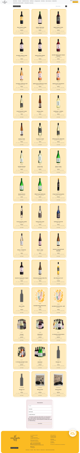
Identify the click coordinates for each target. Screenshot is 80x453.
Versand (31, 449)
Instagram (33, 447)
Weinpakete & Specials (28, 3)
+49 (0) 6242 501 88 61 (37, 442)
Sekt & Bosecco (48, 1)
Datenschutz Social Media (50, 449)
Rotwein (19, 1)
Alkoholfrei (54, 1)
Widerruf (38, 449)
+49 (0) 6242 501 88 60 (36, 443)
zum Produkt (21, 33)
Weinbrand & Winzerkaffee (18, 3)
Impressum (28, 449)
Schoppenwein (37, 1)
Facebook (32, 446)
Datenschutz (42, 449)
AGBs (35, 449)
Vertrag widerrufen (14, 447)
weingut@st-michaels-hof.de (39, 444)
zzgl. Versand (26, 31)
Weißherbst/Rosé (25, 1)
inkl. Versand (23, 338)
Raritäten (43, 1)
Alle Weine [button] (15, 1)
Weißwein (32, 1)
